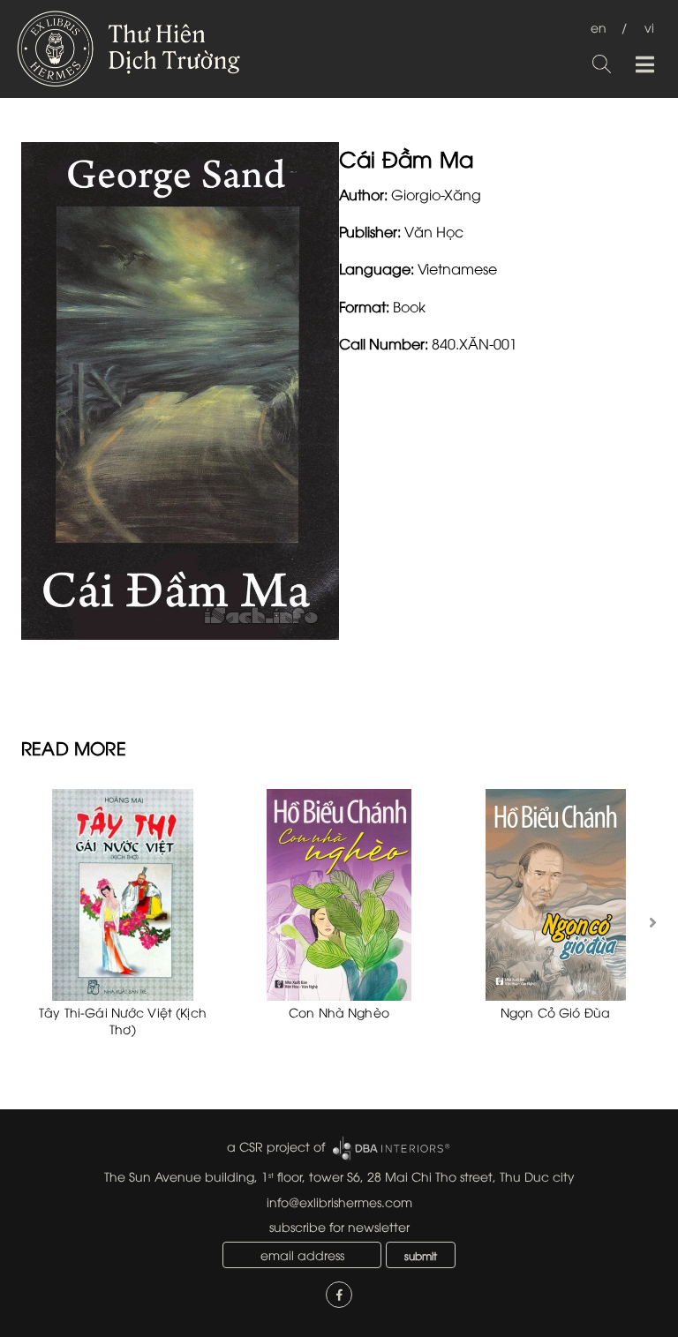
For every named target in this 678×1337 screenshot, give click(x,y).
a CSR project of (276, 1146)
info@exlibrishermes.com (339, 1201)
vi (649, 27)
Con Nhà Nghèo (339, 1011)
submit (420, 1255)
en (598, 27)
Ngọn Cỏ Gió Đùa (555, 1011)
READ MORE (73, 747)
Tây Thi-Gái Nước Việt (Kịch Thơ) (123, 1020)
